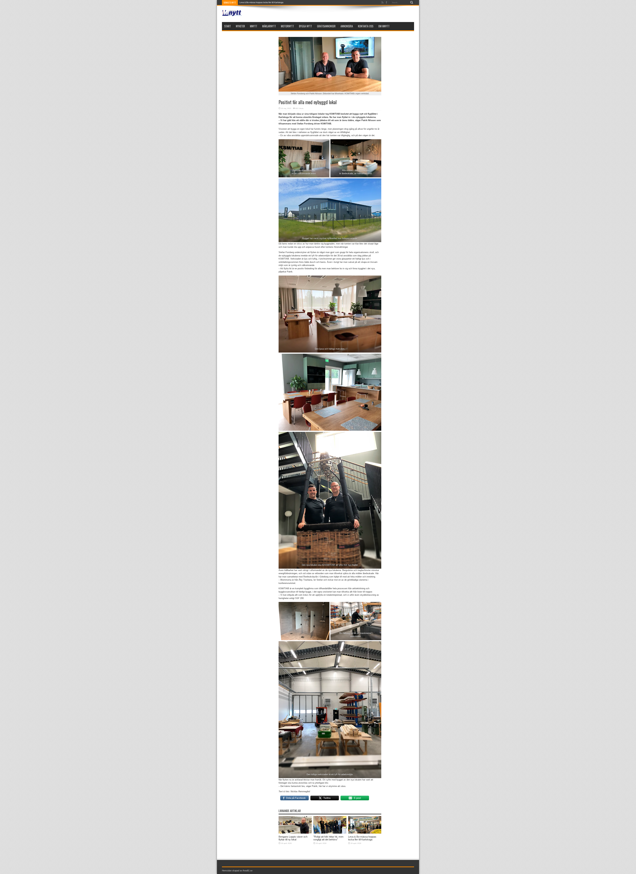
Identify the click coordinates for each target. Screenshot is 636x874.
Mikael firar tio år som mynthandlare (255, 2)
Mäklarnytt (269, 26)
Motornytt (287, 26)
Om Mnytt (384, 26)
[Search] (411, 2)
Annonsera (347, 26)
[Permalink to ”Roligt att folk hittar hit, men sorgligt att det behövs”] (329, 833)
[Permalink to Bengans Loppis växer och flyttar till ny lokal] (295, 833)
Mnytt (253, 26)
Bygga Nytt (305, 26)
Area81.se (247, 870)
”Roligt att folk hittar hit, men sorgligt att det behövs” (328, 838)
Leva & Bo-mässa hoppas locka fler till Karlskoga (362, 838)
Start (227, 26)
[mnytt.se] (232, 14)
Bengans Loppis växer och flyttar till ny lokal (293, 838)
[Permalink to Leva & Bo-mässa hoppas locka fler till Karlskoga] (364, 833)
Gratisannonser (326, 26)
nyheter (240, 26)
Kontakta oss (365, 26)
